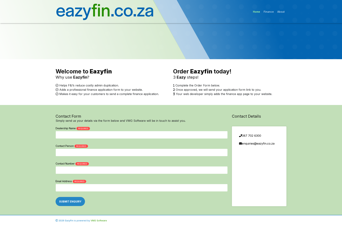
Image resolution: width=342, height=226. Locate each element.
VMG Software (99, 220)
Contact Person (71, 145)
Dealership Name (72, 128)
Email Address (70, 181)
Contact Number (71, 163)
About (281, 11)
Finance (269, 11)
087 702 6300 (251, 135)
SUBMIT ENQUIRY (70, 201)
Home (256, 11)
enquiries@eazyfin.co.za (258, 143)
